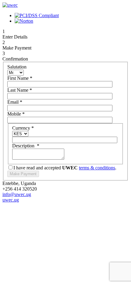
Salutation (17, 66)
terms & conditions (97, 167)
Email (14, 102)
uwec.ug (10, 199)
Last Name (19, 90)
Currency (23, 128)
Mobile (16, 114)
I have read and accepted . (64, 167)
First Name (19, 78)
